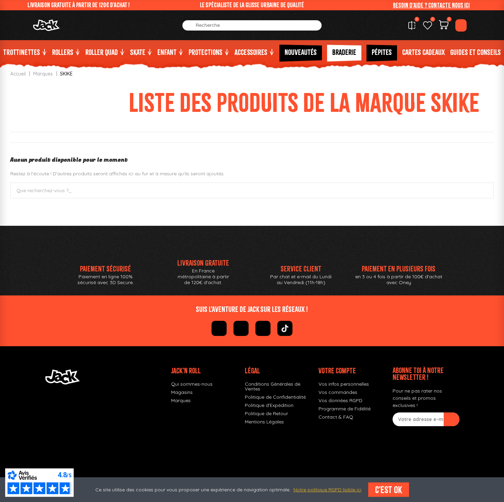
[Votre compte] (461, 25)
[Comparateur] (411, 25)
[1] (451, 419)
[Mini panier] (443, 25)
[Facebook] (219, 328)
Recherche (483, 190)
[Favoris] (427, 25)
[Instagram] (241, 328)
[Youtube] (263, 328)
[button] (431, 5)
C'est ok (388, 489)
